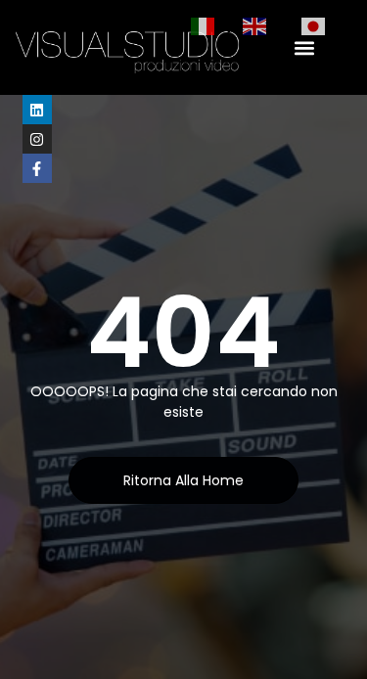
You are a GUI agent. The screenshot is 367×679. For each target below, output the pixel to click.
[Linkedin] (37, 109)
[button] (305, 47)
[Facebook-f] (37, 168)
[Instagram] (37, 139)
